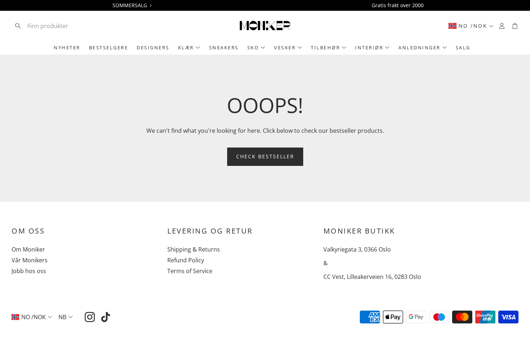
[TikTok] (106, 317)
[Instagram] (90, 317)
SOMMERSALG (129, 5)
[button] (59, 26)
